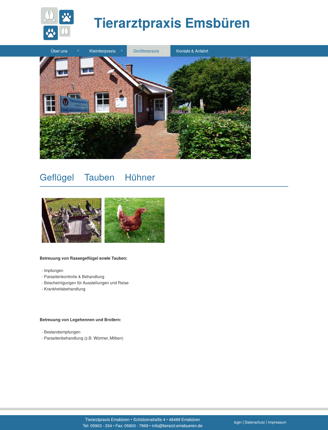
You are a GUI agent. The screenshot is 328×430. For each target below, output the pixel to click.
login (238, 422)
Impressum (277, 422)
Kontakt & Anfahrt (192, 51)
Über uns (59, 51)
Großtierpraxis (146, 51)
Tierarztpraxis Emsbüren (172, 22)
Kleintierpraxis (102, 51)
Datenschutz (255, 422)
